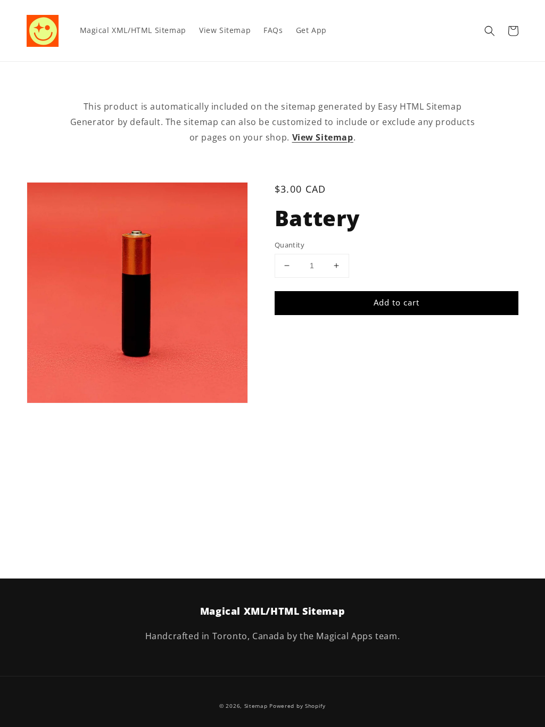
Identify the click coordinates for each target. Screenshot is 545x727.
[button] (489, 31)
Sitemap (256, 705)
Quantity (289, 245)
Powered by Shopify (297, 705)
